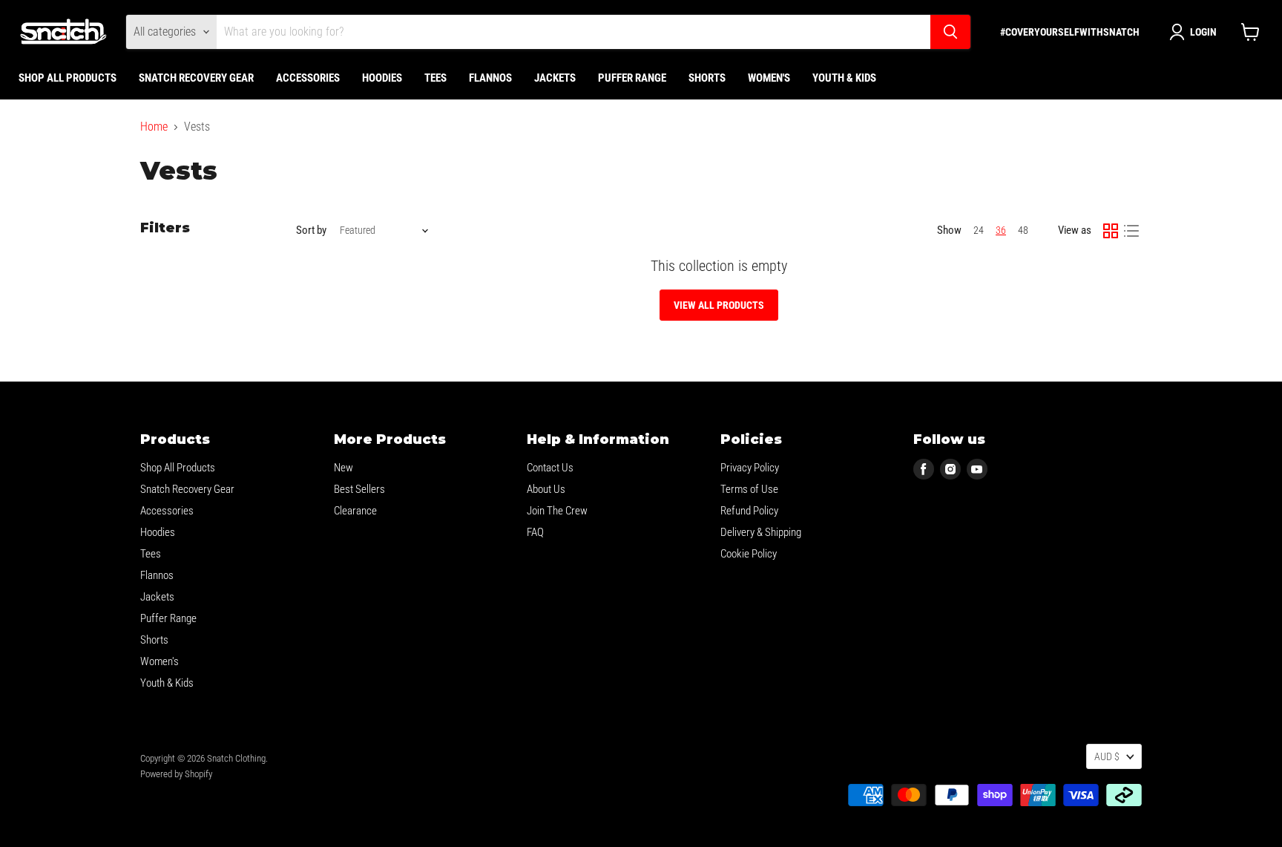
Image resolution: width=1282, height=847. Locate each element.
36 (1001, 230)
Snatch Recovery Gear (196, 78)
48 (1023, 230)
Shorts (707, 78)
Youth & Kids (844, 78)
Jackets (555, 78)
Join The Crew (557, 510)
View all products (719, 305)
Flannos (490, 78)
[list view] (1131, 230)
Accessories (308, 78)
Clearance (355, 510)
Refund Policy (749, 510)
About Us (546, 489)
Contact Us (550, 467)
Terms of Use (749, 489)
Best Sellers (359, 489)
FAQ (535, 532)
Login (1203, 32)
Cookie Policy (748, 553)
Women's (769, 78)
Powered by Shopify (176, 773)
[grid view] (1110, 230)
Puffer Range (632, 78)
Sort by (311, 230)
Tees (435, 78)
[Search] (950, 32)
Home (154, 127)
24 (978, 230)
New (343, 467)
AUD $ (1107, 756)
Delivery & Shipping (760, 532)
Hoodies (382, 78)
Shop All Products (67, 78)
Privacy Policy (749, 467)
